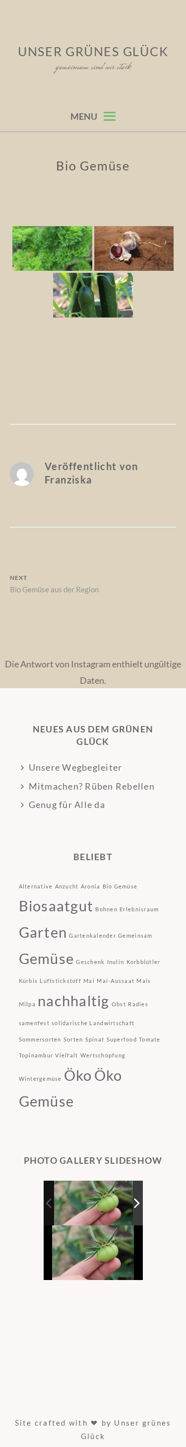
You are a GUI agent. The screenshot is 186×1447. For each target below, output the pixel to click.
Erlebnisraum (139, 909)
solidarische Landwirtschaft (93, 1023)
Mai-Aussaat (115, 980)
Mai (89, 980)
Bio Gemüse (120, 886)
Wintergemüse (40, 1078)
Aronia (91, 886)
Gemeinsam (135, 935)
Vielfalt (66, 1055)
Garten (43, 932)
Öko (78, 1075)
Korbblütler (143, 962)
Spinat (95, 1039)
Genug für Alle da (67, 804)
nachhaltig (74, 1000)
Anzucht (67, 886)
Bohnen (106, 909)
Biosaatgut (56, 905)
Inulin (115, 962)
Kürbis (28, 980)
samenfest (34, 1023)
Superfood (122, 1039)
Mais (143, 980)
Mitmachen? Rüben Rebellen (92, 786)
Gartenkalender (92, 935)
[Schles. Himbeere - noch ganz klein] (94, 1202)
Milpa (27, 1004)
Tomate (150, 1039)
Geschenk (90, 962)
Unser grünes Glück (93, 51)
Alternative (36, 886)
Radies (138, 1004)
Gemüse (46, 958)
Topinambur (36, 1055)
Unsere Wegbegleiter (76, 767)
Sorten (73, 1039)
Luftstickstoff (60, 980)
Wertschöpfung (102, 1055)
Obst (119, 1004)
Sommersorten (40, 1039)
